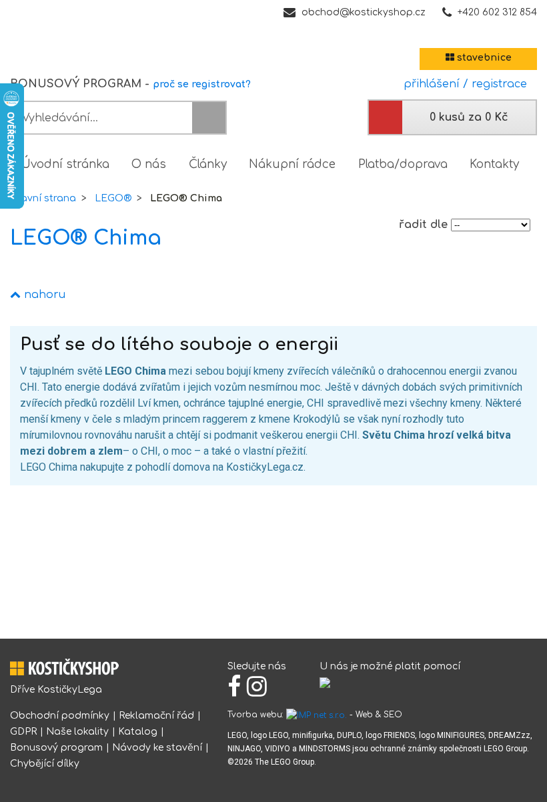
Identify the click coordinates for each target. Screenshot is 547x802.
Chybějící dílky (44, 764)
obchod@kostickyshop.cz (364, 12)
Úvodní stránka (65, 164)
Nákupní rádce (292, 164)
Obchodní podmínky (59, 716)
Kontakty (494, 164)
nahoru (43, 295)
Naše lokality (77, 732)
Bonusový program (56, 748)
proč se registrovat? (202, 84)
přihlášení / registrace (462, 84)
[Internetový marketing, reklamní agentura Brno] (316, 714)
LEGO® (113, 198)
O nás (148, 164)
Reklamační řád (156, 716)
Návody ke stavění (157, 748)
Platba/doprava (403, 164)
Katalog (137, 732)
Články (208, 164)
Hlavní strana (43, 198)
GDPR (23, 732)
